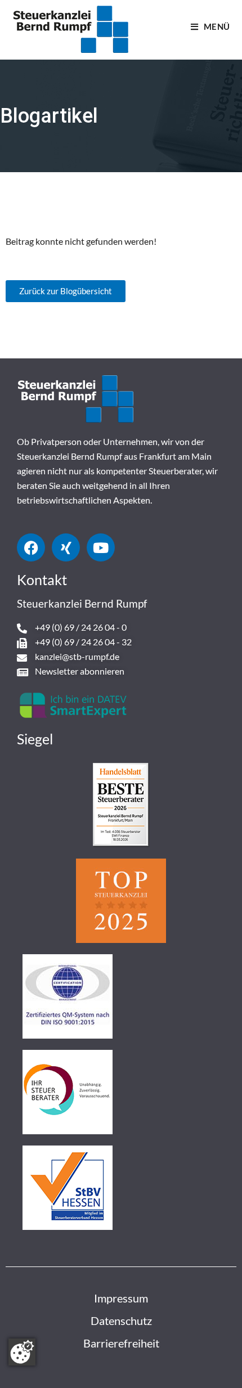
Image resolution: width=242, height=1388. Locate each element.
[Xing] (66, 547)
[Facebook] (31, 547)
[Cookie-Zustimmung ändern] (21, 1351)
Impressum (121, 1298)
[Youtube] (101, 547)
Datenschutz (121, 1320)
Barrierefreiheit (121, 1343)
